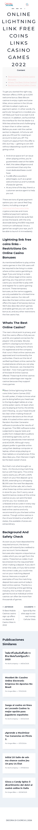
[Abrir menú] (33, 4)
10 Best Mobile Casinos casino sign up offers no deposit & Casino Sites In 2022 (9, 616)
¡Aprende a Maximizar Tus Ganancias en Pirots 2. (18, 736)
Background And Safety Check (22, 85)
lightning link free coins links (16, 208)
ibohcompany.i (13, 663)
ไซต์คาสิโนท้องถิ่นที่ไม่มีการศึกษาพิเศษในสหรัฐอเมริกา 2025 (18, 656)
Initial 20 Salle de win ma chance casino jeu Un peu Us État (17, 760)
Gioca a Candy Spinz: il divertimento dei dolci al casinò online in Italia (19, 784)
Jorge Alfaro (12, 691)
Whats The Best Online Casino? (22, 82)
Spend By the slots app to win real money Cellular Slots (28, 613)
